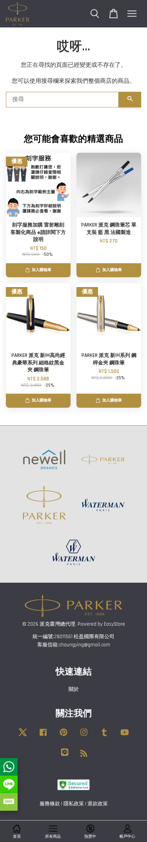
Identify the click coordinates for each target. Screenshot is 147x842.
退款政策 (97, 804)
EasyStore (114, 624)
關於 (74, 689)
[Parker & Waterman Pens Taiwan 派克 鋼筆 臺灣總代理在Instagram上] (83, 736)
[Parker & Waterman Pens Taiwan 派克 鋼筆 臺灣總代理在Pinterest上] (63, 736)
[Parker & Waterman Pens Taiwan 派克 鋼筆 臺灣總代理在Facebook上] (43, 736)
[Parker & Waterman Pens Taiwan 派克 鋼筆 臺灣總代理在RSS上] (84, 755)
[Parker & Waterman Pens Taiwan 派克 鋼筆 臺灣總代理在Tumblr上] (104, 736)
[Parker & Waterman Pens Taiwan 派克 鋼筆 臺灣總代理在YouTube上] (124, 736)
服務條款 (50, 804)
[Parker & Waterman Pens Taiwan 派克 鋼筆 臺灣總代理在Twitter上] (22, 736)
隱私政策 (74, 804)
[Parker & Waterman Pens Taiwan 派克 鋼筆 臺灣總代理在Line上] (64, 756)
